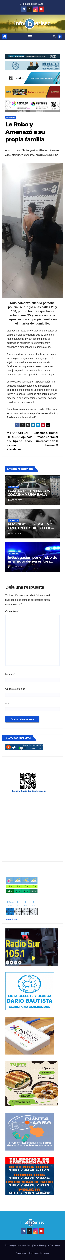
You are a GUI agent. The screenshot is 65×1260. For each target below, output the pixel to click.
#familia (16, 155)
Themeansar (55, 1245)
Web (7, 703)
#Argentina (32, 150)
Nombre (10, 674)
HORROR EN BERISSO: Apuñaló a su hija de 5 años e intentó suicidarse (19, 441)
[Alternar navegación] (30, 36)
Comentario (12, 611)
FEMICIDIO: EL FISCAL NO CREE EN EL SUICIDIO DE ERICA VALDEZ (30, 528)
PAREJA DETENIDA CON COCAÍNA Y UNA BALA (29, 493)
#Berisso (43, 150)
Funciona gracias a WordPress (18, 1245)
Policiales (10, 117)
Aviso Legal (21, 1253)
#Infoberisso (28, 155)
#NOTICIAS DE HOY (47, 155)
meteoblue (11, 919)
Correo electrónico (16, 689)
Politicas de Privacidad (39, 1253)
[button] (54, 36)
